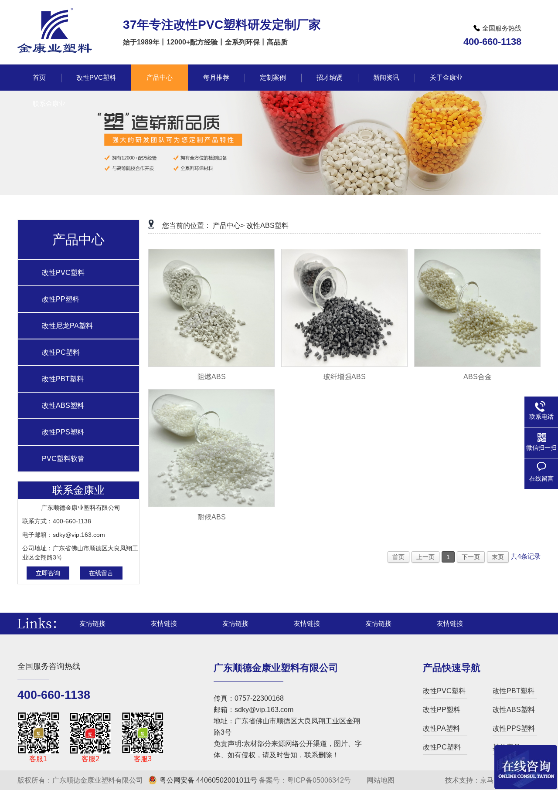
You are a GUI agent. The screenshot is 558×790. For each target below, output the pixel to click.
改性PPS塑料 (63, 432)
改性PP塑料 (60, 299)
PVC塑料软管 (63, 458)
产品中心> (229, 225)
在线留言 (101, 573)
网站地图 (380, 780)
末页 (498, 556)
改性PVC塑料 (63, 272)
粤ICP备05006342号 (319, 780)
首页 (398, 556)
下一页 (471, 556)
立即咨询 (48, 573)
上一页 (425, 556)
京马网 (490, 780)
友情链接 (92, 623)
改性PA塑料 (441, 728)
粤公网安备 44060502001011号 (208, 780)
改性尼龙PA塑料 (67, 325)
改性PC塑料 (61, 352)
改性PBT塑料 (63, 379)
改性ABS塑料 (63, 405)
